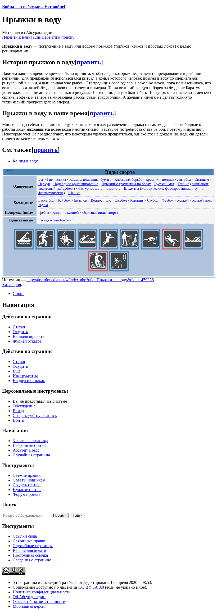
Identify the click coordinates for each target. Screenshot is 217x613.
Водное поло (101, 200)
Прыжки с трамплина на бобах (126, 184)
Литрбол (184, 179)
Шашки (74, 193)
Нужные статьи (27, 489)
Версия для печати (29, 550)
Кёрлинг (137, 200)
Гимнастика (56, 179)
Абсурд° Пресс (26, 450)
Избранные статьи (29, 445)
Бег (41, 179)
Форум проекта (26, 494)
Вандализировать (28, 336)
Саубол (152, 200)
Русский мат (164, 184)
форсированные (177, 188)
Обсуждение (24, 406)
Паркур (44, 184)
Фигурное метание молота (99, 188)
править (89, 62)
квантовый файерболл (56, 188)
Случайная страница (31, 455)
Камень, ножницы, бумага (90, 179)
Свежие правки (27, 475)
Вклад (18, 410)
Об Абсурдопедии (29, 596)
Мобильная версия (29, 606)
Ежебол (121, 200)
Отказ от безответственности (39, 601)
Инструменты (25, 376)
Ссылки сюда (25, 536)
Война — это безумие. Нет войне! (33, 6)
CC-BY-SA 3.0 (91, 587)
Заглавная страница (30, 440)
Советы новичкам (29, 480)
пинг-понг (200, 184)
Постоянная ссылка (30, 555)
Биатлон (80, 200)
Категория (11, 284)
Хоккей (183, 200)
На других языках (29, 380)
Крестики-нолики (160, 179)
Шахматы (131, 188)
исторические (152, 188)
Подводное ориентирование (75, 184)
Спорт (18, 293)
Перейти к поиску (58, 37)
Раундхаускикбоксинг (55, 220)
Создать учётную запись (35, 415)
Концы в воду (25, 161)
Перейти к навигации (22, 37)
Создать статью (26, 485)
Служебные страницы (33, 545)
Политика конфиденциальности (42, 592)
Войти (18, 420)
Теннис (183, 184)
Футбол (168, 200)
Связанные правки (30, 541)
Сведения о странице (32, 560)
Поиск (9, 504)
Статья (19, 327)
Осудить (20, 331)
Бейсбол (64, 200)
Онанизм (202, 179)
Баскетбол (46, 200)
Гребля (43, 212)
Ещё (16, 371)
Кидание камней (65, 212)
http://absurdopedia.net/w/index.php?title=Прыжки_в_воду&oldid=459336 (90, 280)
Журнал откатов (27, 341)
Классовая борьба (128, 179)
